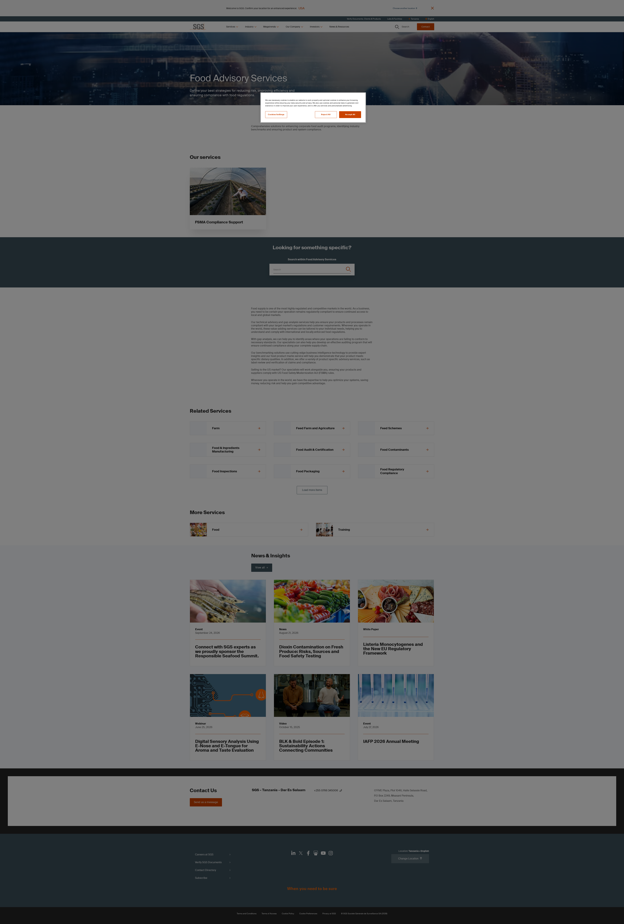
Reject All (326, 114)
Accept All (350, 114)
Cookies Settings (276, 114)
